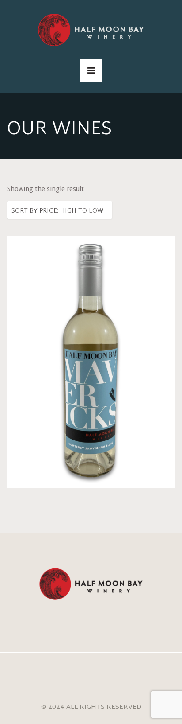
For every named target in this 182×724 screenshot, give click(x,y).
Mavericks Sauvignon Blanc (90, 351)
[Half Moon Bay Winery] (91, 30)
